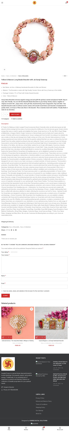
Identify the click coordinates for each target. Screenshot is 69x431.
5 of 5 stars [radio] (16, 252)
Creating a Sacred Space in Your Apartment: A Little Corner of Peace (60, 363)
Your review (5, 255)
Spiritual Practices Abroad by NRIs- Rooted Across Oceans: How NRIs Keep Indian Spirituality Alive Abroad (60, 377)
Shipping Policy (40, 407)
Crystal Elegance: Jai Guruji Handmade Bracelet (51, 341)
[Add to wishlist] (31, 309)
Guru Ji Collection (11, 76)
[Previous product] (63, 76)
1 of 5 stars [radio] (11, 252)
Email (3, 283)
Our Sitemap (39, 410)
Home (3, 76)
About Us (38, 413)
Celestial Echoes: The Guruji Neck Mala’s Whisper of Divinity (18, 341)
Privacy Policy (40, 398)
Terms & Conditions (41, 404)
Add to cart (15, 114)
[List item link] (17, 390)
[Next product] (67, 76)
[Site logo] (34, 2)
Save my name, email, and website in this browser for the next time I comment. (26, 291)
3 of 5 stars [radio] (14, 252)
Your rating (5, 252)
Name (3, 276)
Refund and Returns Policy (44, 401)
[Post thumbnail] (44, 365)
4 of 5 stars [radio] (15, 252)
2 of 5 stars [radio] (12, 252)
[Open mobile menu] (2, 2)
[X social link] (9, 230)
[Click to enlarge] (4, 69)
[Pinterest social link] (11, 230)
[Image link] (8, 364)
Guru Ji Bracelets (23, 76)
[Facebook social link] (7, 230)
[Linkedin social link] (14, 230)
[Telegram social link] (16, 230)
